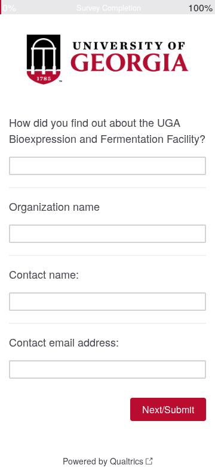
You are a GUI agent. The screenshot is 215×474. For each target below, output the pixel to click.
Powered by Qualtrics (103, 461)
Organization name (54, 206)
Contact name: (44, 274)
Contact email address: (64, 342)
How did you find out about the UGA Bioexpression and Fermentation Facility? (107, 130)
